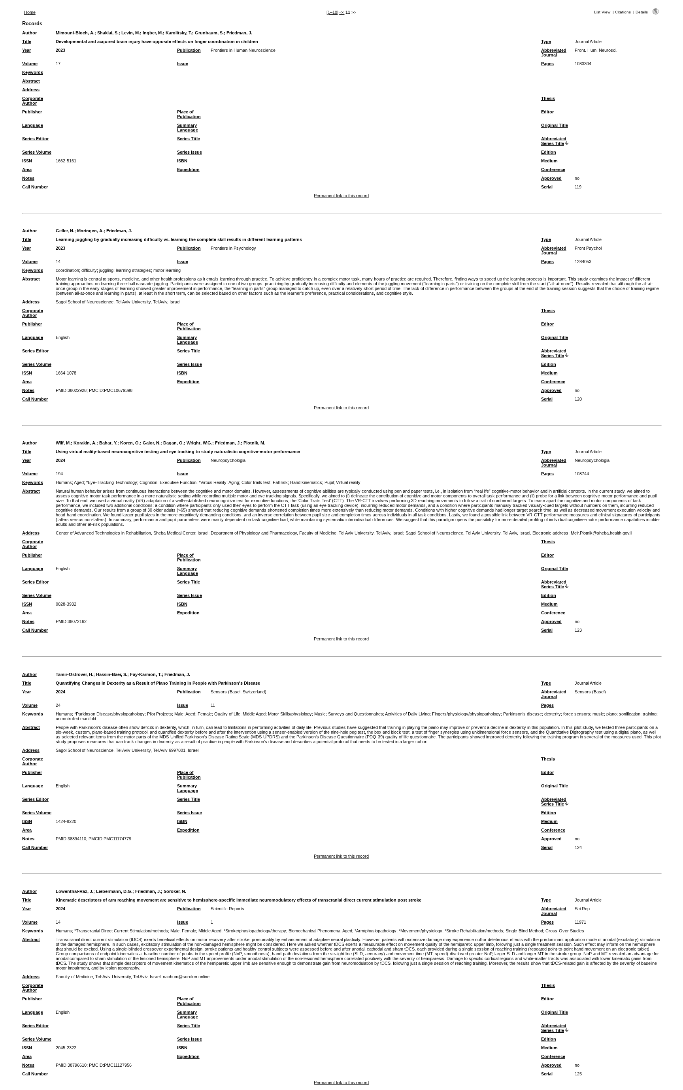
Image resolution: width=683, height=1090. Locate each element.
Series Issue (189, 152)
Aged (79, 482)
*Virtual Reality (212, 482)
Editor (547, 111)
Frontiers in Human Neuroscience (243, 50)
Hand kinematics (306, 482)
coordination (67, 270)
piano (611, 714)
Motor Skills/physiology (290, 714)
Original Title (554, 125)
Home (30, 12)
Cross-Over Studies (564, 930)
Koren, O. (130, 443)
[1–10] (333, 12)
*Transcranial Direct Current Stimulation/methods (121, 930)
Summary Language (187, 127)
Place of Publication (189, 114)
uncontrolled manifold (76, 718)
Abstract (31, 81)
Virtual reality (348, 482)
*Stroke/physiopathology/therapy (255, 930)
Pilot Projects (159, 714)
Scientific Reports (227, 908)
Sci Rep (582, 908)
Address (31, 89)
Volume (30, 63)
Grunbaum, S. (209, 32)
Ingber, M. (153, 32)
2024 (60, 460)
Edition (548, 152)
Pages (547, 63)
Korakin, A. (85, 443)
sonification (629, 714)
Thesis (548, 98)
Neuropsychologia (228, 460)
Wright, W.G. (199, 443)
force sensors (576, 714)
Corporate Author (32, 100)
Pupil (329, 482)
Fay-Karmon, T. (146, 674)
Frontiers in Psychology (233, 248)
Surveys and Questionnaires (355, 714)
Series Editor (35, 138)
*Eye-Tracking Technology (111, 482)
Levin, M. (130, 32)
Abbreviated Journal (553, 52)
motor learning (167, 270)
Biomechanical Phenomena (314, 930)
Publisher (32, 111)
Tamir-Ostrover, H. (74, 674)
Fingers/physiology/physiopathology (466, 714)
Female (205, 714)
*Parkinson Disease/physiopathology (109, 714)
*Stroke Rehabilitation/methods (474, 930)
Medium (549, 160)
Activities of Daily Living (407, 714)
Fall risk (280, 482)
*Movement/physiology (420, 930)
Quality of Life (227, 714)
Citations (623, 12)
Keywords (32, 72)
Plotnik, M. (254, 443)
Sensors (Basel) (590, 691)
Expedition (188, 169)
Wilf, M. (63, 443)
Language (32, 125)
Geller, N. (65, 230)
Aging (233, 482)
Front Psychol (588, 248)
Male (178, 714)
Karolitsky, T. (179, 32)
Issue (182, 63)
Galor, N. (151, 443)
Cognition (148, 482)
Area (27, 169)
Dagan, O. (173, 443)
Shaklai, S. (108, 32)
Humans (64, 482)
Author (29, 32)
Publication (189, 50)
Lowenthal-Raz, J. (74, 891)
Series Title (188, 138)
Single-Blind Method (524, 930)
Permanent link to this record (341, 195)
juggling (106, 270)
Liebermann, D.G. (114, 891)
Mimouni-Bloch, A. (75, 32)
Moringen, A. (90, 230)
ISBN (182, 160)
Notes (28, 178)
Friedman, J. (239, 32)
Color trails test (256, 482)
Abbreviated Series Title (553, 141)
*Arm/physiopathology (375, 930)
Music (320, 714)
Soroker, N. (175, 891)
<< (342, 12)
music (598, 714)
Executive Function (178, 482)
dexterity (552, 714)
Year (26, 50)
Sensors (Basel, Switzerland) (238, 691)
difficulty (89, 270)
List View (602, 12)
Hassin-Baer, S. (111, 674)
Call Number (35, 186)
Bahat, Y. (108, 443)
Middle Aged (254, 714)
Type (546, 41)
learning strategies (133, 270)
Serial (547, 186)
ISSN (27, 160)
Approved (551, 178)
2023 (60, 50)
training (650, 714)
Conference (553, 169)
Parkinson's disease (522, 714)
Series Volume (36, 152)
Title (26, 41)
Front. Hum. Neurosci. (596, 50)
